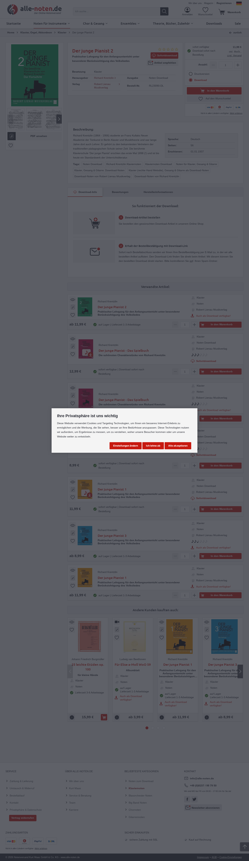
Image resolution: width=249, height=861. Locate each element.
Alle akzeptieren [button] (178, 445)
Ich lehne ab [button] (153, 445)
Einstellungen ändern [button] (125, 445)
